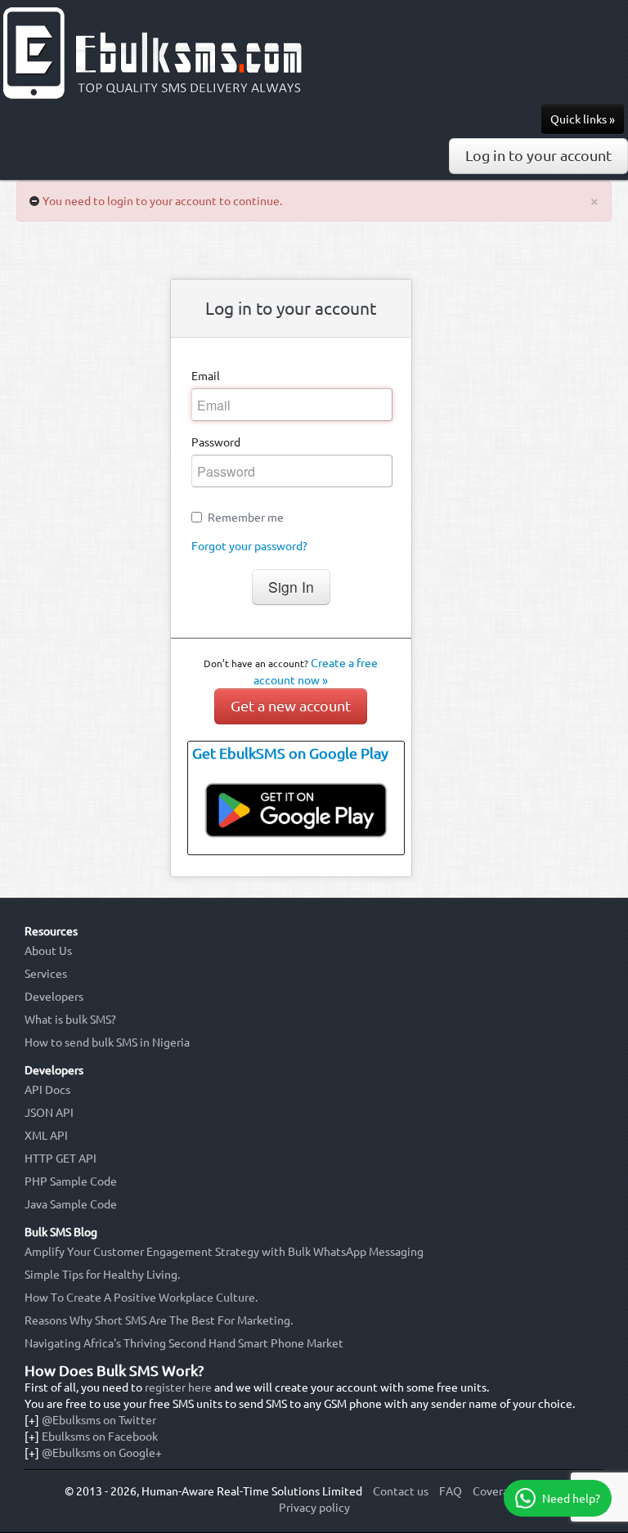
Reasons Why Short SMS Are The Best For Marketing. (159, 1320)
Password (215, 442)
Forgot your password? (249, 546)
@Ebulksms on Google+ (102, 1452)
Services (46, 973)
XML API (46, 1135)
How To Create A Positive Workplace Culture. (141, 1297)
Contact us (400, 1491)
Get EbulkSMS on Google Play (290, 753)
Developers (54, 996)
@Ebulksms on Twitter (99, 1420)
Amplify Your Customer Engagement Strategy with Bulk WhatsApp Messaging (224, 1251)
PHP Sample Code (71, 1181)
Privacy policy (314, 1507)
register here (178, 1387)
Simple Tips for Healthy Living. (102, 1274)
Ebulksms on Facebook (100, 1436)
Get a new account (291, 706)
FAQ (450, 1491)
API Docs (47, 1089)
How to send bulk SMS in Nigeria (107, 1042)
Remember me (246, 517)
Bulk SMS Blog (61, 1232)
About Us (48, 950)
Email (205, 376)
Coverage (497, 1491)
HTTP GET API (60, 1158)
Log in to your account (538, 156)
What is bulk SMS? (70, 1019)
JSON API (49, 1112)
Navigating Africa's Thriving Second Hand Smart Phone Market (184, 1343)
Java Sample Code (71, 1204)
